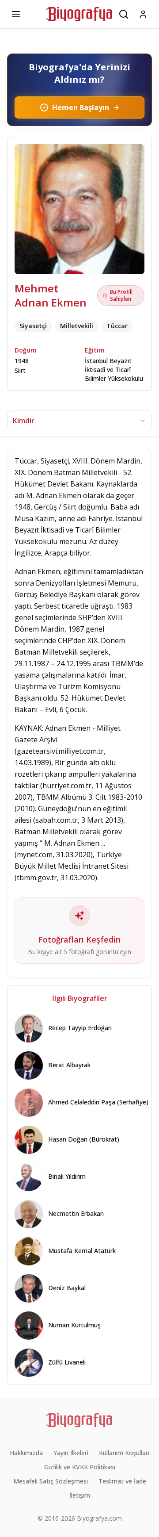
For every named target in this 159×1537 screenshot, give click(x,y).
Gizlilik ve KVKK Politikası (79, 1467)
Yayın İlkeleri (70, 1453)
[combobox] (79, 420)
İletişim (79, 1495)
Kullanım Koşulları (124, 1453)
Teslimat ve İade (122, 1481)
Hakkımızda (26, 1453)
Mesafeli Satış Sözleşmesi (50, 1481)
